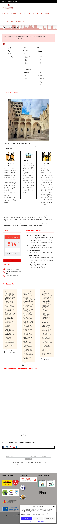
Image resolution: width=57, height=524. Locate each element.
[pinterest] (10, 447)
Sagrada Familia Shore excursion (14, 385)
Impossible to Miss (35, 400)
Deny (38, 518)
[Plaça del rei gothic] (28, 99)
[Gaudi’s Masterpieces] (9, 388)
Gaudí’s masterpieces (34, 224)
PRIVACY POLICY (42, 521)
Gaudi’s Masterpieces (10, 400)
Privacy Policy (42, 462)
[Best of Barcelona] (35, 419)
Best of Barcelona (35, 430)
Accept (26, 518)
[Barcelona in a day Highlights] (35, 403)
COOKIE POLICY (33, 521)
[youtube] (14, 447)
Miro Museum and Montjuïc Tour (40, 385)
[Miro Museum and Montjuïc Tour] (35, 373)
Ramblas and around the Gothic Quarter (15, 225)
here (32, 435)
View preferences (49, 518)
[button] (54, 506)
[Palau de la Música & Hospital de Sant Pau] (9, 403)
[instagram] (7, 447)
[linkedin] (17, 447)
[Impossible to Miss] (35, 388)
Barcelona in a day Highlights (39, 415)
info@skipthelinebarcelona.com (9, 1)
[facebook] (4, 447)
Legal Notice (31, 462)
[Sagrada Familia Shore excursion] (9, 373)
